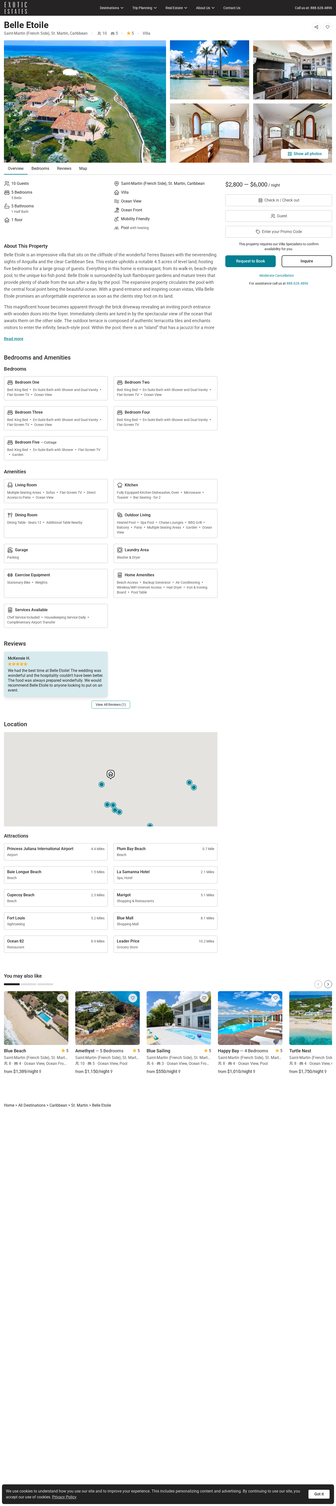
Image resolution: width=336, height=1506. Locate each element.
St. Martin (59, 33)
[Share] (316, 27)
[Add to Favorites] (327, 27)
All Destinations (32, 1105)
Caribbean (79, 33)
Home (9, 1105)
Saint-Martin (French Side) (26, 33)
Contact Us (231, 8)
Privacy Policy (64, 1497)
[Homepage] (16, 8)
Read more (13, 338)
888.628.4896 (297, 283)
